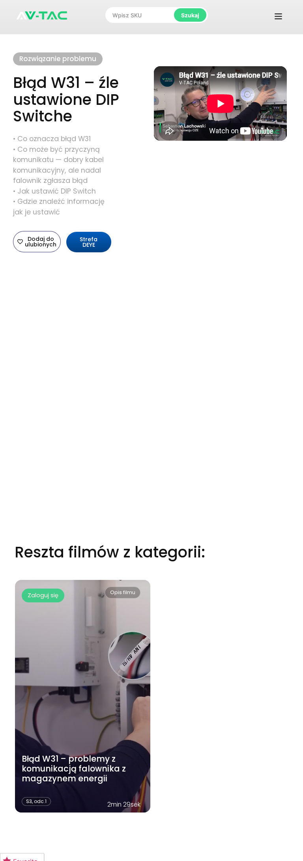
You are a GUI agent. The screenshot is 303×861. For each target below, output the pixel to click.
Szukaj (190, 15)
